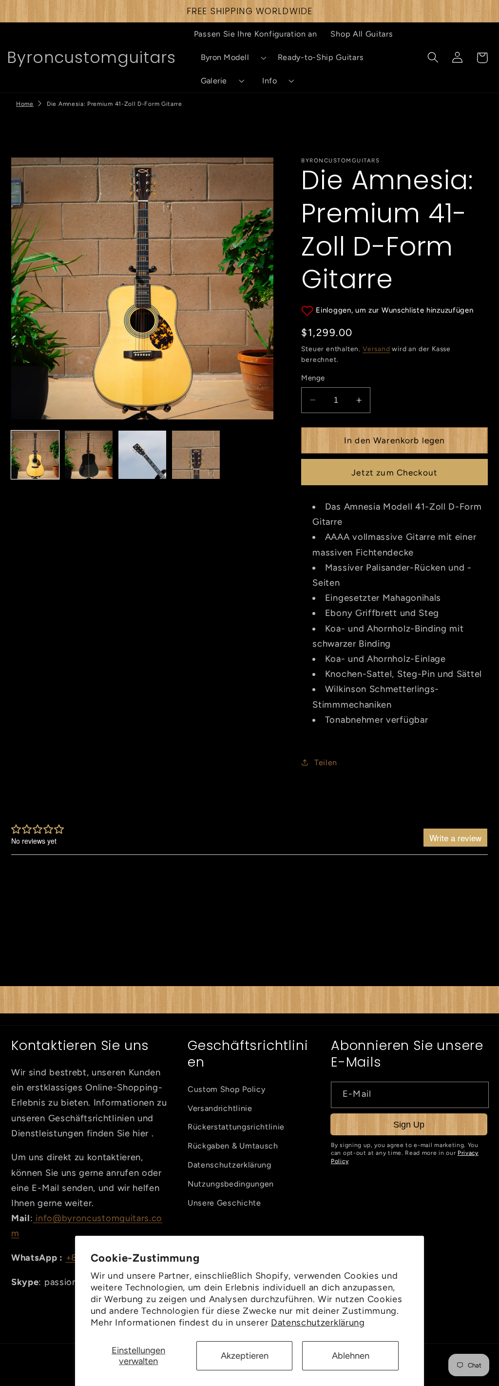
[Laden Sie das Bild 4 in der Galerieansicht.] (196, 454)
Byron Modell (225, 57)
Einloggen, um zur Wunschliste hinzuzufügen (394, 310)
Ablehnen (350, 1355)
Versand (376, 349)
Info (269, 80)
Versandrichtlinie (220, 1108)
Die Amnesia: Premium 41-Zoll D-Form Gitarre (114, 103)
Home (25, 103)
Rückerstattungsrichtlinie (236, 1126)
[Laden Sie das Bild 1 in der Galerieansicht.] (35, 454)
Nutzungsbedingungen (231, 1183)
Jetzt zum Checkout (394, 472)
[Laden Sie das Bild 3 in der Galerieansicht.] (142, 454)
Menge (313, 378)
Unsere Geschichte (224, 1203)
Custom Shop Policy (226, 1089)
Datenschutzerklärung (318, 1322)
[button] (229, 57)
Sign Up (408, 1124)
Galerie (214, 80)
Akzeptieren (245, 1355)
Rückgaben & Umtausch (233, 1145)
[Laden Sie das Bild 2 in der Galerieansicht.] (89, 454)
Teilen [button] (325, 762)
